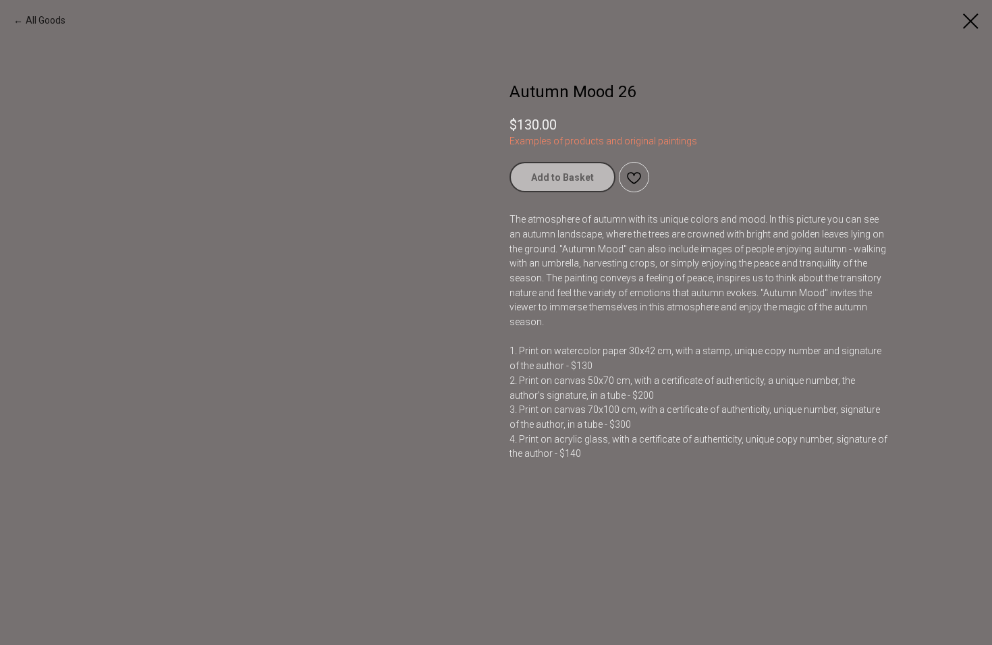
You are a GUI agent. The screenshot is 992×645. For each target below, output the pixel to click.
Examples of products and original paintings (603, 141)
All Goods (45, 20)
